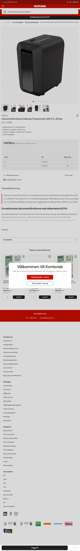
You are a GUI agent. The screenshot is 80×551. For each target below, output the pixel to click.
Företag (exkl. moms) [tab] (40, 277)
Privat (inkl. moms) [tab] (40, 283)
